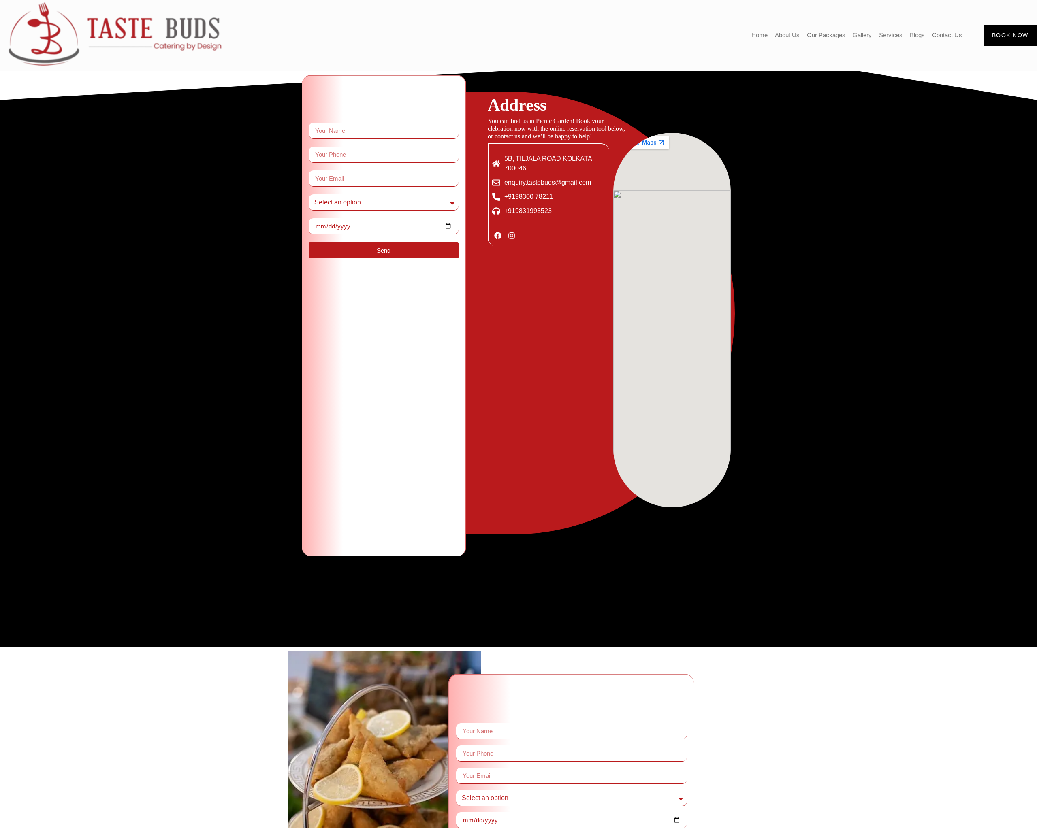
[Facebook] (498, 236)
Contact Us (947, 35)
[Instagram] (511, 236)
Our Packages (826, 35)
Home (759, 35)
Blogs (917, 35)
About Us (787, 35)
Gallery (862, 35)
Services (891, 35)
